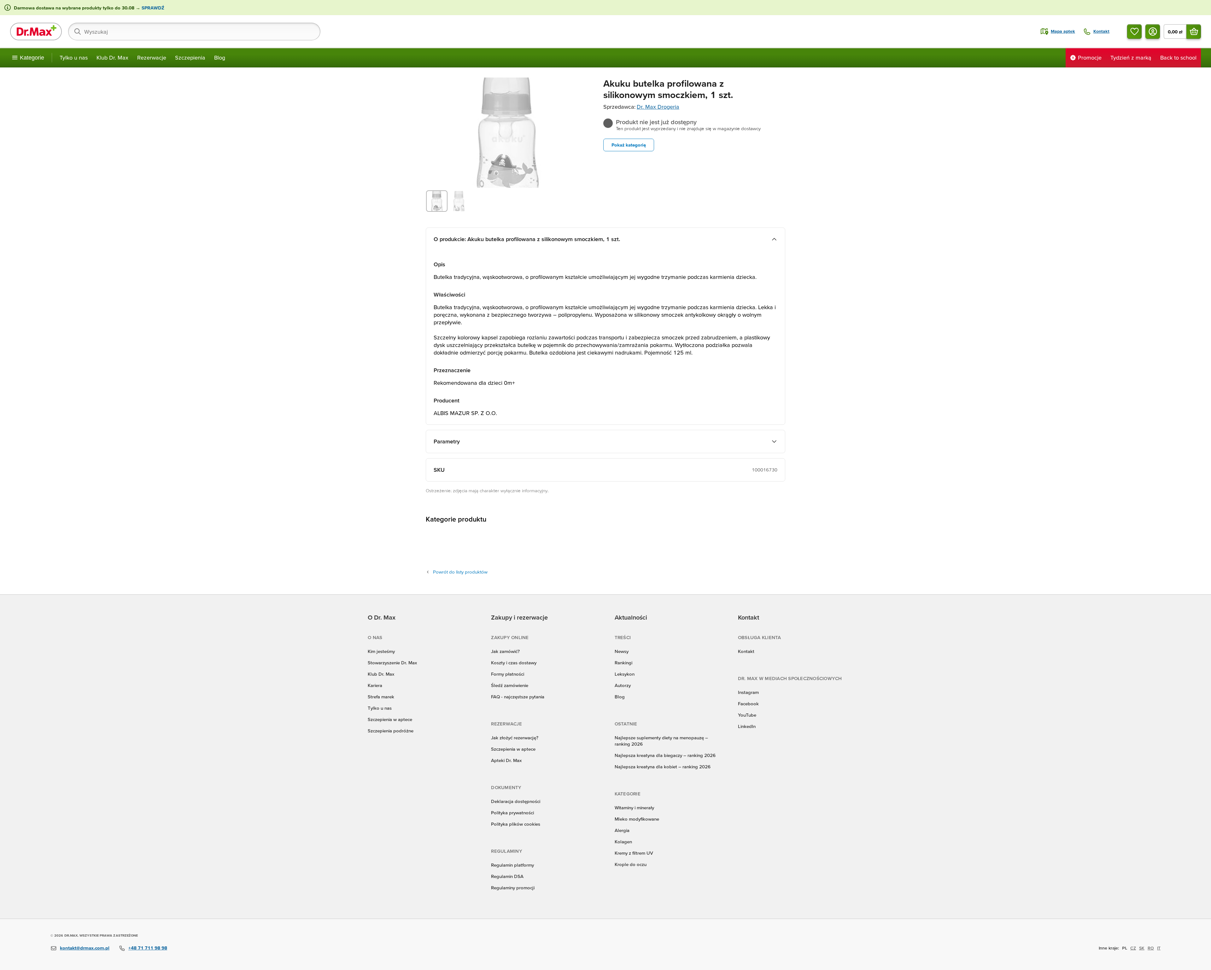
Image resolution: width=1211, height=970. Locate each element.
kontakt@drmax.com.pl (84, 947)
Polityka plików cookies (515, 824)
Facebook (748, 703)
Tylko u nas (74, 57)
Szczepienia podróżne (390, 730)
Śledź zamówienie (509, 685)
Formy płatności (507, 674)
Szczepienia (190, 57)
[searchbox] (194, 31)
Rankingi (623, 662)
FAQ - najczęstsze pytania (517, 696)
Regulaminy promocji (513, 887)
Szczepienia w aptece (390, 719)
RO (1151, 947)
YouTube (747, 715)
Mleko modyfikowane (637, 819)
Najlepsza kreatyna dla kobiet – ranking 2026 (663, 766)
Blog (219, 57)
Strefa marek (381, 696)
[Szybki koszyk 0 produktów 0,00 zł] (1193, 31)
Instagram (748, 692)
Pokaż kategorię (628, 144)
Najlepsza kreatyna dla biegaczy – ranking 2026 (665, 755)
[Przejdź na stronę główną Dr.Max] (36, 31)
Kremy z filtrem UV (634, 853)
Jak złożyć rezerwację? (514, 737)
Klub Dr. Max (112, 57)
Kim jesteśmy (381, 651)
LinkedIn (747, 726)
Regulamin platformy (512, 865)
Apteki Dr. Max (506, 760)
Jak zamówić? (505, 651)
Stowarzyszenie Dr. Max (392, 662)
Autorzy (623, 685)
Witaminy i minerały (634, 807)
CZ (1133, 947)
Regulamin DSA (507, 876)
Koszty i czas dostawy (513, 662)
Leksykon (625, 674)
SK (1141, 947)
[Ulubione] (1134, 31)
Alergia (622, 830)
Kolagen (623, 841)
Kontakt (746, 651)
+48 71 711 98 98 (147, 947)
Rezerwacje (151, 57)
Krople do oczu (630, 864)
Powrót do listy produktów (460, 571)
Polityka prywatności (512, 812)
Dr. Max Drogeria (658, 106)
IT (1159, 947)
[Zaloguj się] (1152, 31)
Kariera (375, 685)
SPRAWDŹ (152, 7)
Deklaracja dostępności (515, 801)
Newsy (622, 651)
